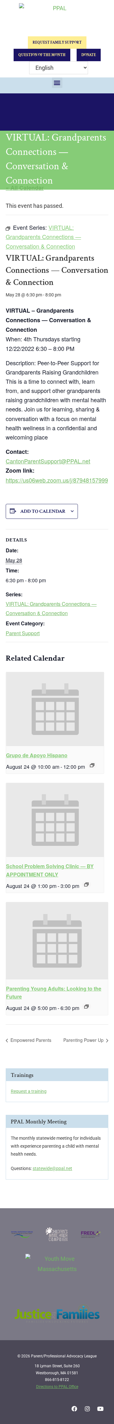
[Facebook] (74, 1408)
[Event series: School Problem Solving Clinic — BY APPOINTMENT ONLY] (86, 884)
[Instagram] (87, 1408)
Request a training (29, 1091)
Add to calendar (43, 511)
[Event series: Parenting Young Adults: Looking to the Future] (86, 1006)
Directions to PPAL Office (57, 1386)
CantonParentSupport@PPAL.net (48, 461)
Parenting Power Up (84, 1040)
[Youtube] (100, 1408)
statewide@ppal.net (52, 1168)
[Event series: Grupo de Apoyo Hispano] (92, 765)
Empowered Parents (30, 1040)
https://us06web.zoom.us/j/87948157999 (57, 480)
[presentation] (55, 709)
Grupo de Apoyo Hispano (36, 755)
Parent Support (23, 633)
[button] (57, 82)
